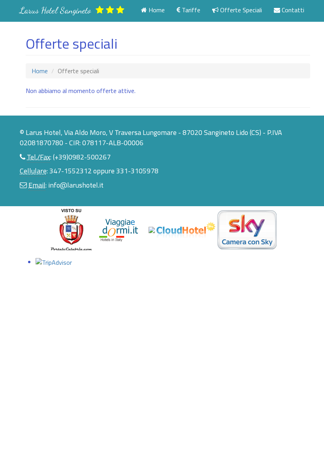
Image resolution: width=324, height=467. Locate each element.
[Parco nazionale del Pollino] (152, 229)
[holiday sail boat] (71, 229)
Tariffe (190, 10)
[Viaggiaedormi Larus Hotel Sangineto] (122, 229)
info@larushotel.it (76, 185)
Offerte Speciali (240, 10)
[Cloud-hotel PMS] (186, 229)
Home (156, 10)
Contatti (292, 10)
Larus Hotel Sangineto (58, 10)
